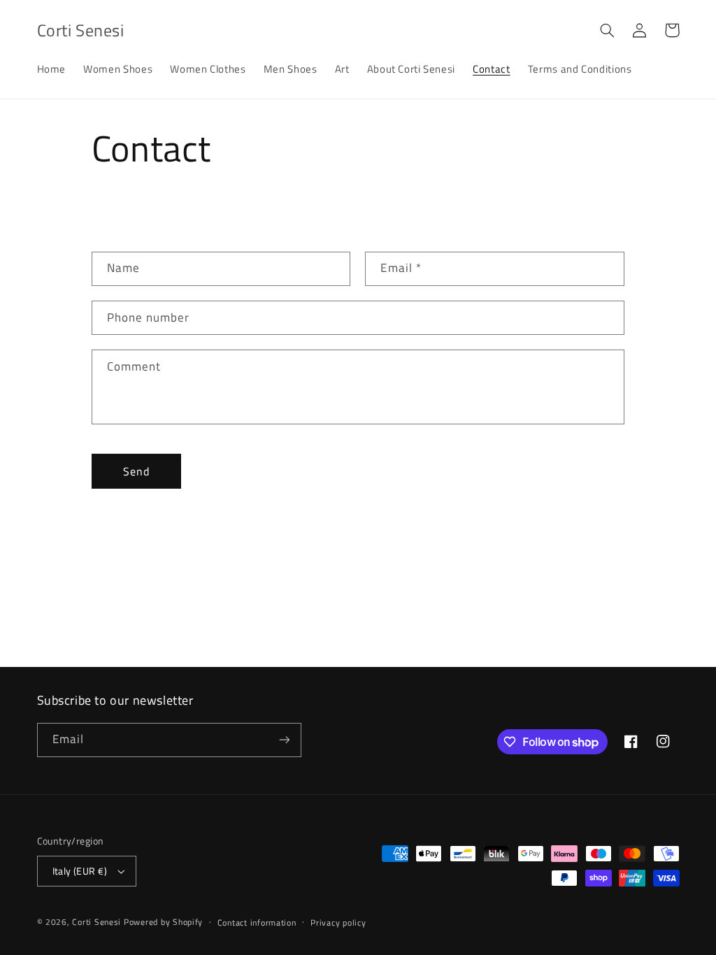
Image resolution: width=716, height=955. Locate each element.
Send (136, 471)
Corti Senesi (96, 922)
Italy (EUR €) (79, 871)
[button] (608, 30)
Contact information (256, 922)
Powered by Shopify (163, 922)
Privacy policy (338, 922)
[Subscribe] (284, 740)
